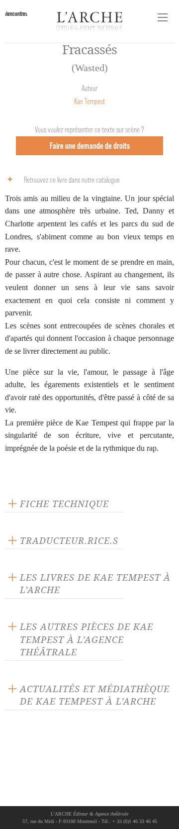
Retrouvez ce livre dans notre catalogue (72, 180)
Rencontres (16, 13)
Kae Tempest (89, 101)
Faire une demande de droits (90, 145)
